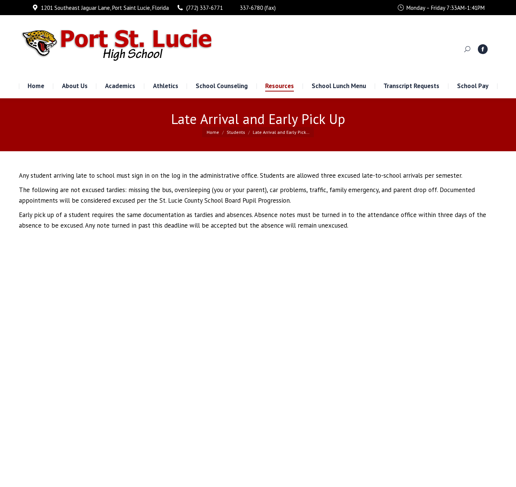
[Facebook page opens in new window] (483, 49)
